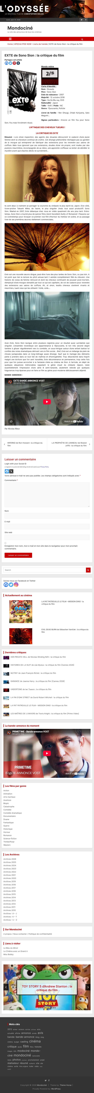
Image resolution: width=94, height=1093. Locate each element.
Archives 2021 (9, 875)
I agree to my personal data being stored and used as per (27, 467)
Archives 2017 (9, 888)
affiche (17, 1033)
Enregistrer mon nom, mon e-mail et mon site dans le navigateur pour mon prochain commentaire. (41, 547)
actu (38, 1029)
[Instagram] (16, 584)
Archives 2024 (9, 865)
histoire (38, 1047)
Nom (7, 511)
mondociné (22, 1055)
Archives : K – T (10, 917)
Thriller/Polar (8, 842)
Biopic (6, 803)
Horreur (6, 832)
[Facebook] (6, 63)
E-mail (7, 521)
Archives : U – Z (10, 920)
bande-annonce (25, 1036)
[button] (39, 1007)
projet (42, 1060)
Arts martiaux (9, 797)
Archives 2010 (9, 910)
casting (24, 1041)
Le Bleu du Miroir (10, 948)
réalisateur (13, 1063)
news (9, 1060)
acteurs (21, 1029)
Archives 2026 (9, 859)
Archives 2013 (9, 900)
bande (11, 1036)
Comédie (7, 810)
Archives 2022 (9, 872)
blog (37, 1037)
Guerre (6, 826)
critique (12, 1046)
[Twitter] (10, 63)
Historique (7, 829)
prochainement (33, 1060)
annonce (26, 1033)
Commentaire (11, 480)
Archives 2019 (9, 881)
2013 (9, 1029)
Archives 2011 (9, 907)
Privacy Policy (44, 467)
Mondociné (20, 28)
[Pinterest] (14, 63)
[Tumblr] (18, 63)
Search (88, 570)
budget (16, 1042)
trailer (31, 1066)
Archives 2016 (9, 891)
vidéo (37, 1066)
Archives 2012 (9, 904)
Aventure (7, 800)
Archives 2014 (9, 897)
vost (41, 1066)
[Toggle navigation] (10, 39)
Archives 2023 (9, 868)
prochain (24, 1060)
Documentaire (9, 816)
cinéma (35, 1041)
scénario (32, 1063)
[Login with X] (11, 471)
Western (6, 845)
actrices (33, 1029)
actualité (10, 1033)
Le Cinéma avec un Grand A (15, 951)
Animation (7, 794)
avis (40, 1033)
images (9, 1051)
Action (6, 790)
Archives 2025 (9, 862)
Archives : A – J (10, 913)
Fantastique (8, 822)
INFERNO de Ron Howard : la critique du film (24, 444)
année (34, 1033)
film (26, 1046)
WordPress (56, 1089)
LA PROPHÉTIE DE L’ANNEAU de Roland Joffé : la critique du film (69, 444)
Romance (7, 835)
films (31, 1047)
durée (20, 1047)
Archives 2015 (9, 894)
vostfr (9, 1069)
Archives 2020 (9, 878)
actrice (27, 1029)
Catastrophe (8, 806)
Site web (8, 532)
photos (16, 1059)
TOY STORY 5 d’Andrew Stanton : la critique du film (47, 988)
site (37, 1063)
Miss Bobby (8, 954)
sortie (16, 1066)
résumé (24, 1063)
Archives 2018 (9, 884)
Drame (6, 819)
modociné (23, 1050)
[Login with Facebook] (7, 471)
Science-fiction (10, 838)
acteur (15, 1029)
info (15, 1051)
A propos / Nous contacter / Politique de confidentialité (27, 934)
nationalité (36, 1056)
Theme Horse (65, 1085)
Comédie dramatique (12, 813)
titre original (23, 1066)
